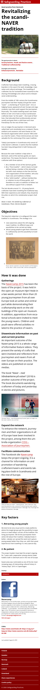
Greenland (5, 673)
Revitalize (19, 71)
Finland (4, 651)
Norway (4, 660)
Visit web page (5, 618)
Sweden (4, 655)
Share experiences (8, 678)
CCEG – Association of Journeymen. (15, 444)
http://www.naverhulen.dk (11, 629)
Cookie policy (6, 682)
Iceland (4, 669)
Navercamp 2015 (15, 283)
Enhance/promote (8, 71)
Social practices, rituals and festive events (16, 63)
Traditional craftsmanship (10, 65)
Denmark (6, 574)
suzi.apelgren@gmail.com (13, 615)
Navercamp (27, 454)
